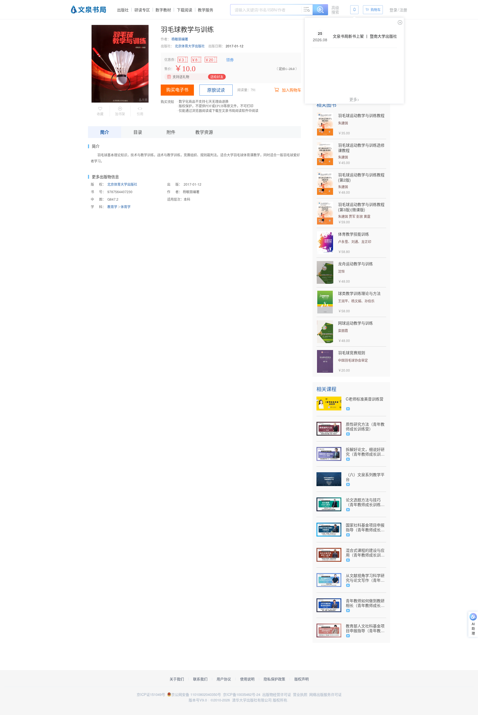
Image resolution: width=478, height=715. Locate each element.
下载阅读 (184, 9)
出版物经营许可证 (276, 694)
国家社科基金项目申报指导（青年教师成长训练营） (365, 527)
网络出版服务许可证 (325, 694)
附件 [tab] (171, 132)
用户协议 (224, 678)
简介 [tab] (104, 132)
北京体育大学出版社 (190, 46)
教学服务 (205, 9)
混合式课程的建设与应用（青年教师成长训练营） (365, 552)
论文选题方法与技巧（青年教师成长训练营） (363, 502)
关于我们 (177, 678)
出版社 (123, 9)
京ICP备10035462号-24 (241, 694)
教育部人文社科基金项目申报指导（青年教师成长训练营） (365, 628)
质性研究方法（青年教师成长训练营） (365, 426)
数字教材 (163, 9)
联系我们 (200, 678)
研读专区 (142, 9)
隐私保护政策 (274, 678)
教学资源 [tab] (204, 132)
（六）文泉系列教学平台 (365, 477)
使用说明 (247, 678)
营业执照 (300, 694)
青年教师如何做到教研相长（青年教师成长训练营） (365, 603)
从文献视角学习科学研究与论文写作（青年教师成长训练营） (365, 578)
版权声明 (301, 678)
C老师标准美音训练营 (364, 399)
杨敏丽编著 (180, 39)
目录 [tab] (137, 132)
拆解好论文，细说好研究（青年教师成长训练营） (365, 451)
